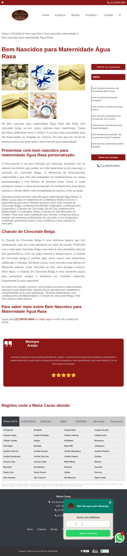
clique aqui (45, 319)
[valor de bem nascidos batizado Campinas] (43, 77)
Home (45, 15)
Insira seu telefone (88, 517)
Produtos (90, 15)
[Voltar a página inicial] (20, 15)
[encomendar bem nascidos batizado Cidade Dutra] (71, 77)
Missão (75, 15)
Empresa (60, 15)
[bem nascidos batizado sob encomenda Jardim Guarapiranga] (15, 77)
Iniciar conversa (88, 533)
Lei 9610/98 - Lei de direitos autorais (68, 486)
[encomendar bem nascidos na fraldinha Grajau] (15, 105)
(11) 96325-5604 (117, 2)
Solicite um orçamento (108, 67)
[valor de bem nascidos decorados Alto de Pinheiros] (43, 105)
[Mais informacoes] (120, 15)
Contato (108, 15)
